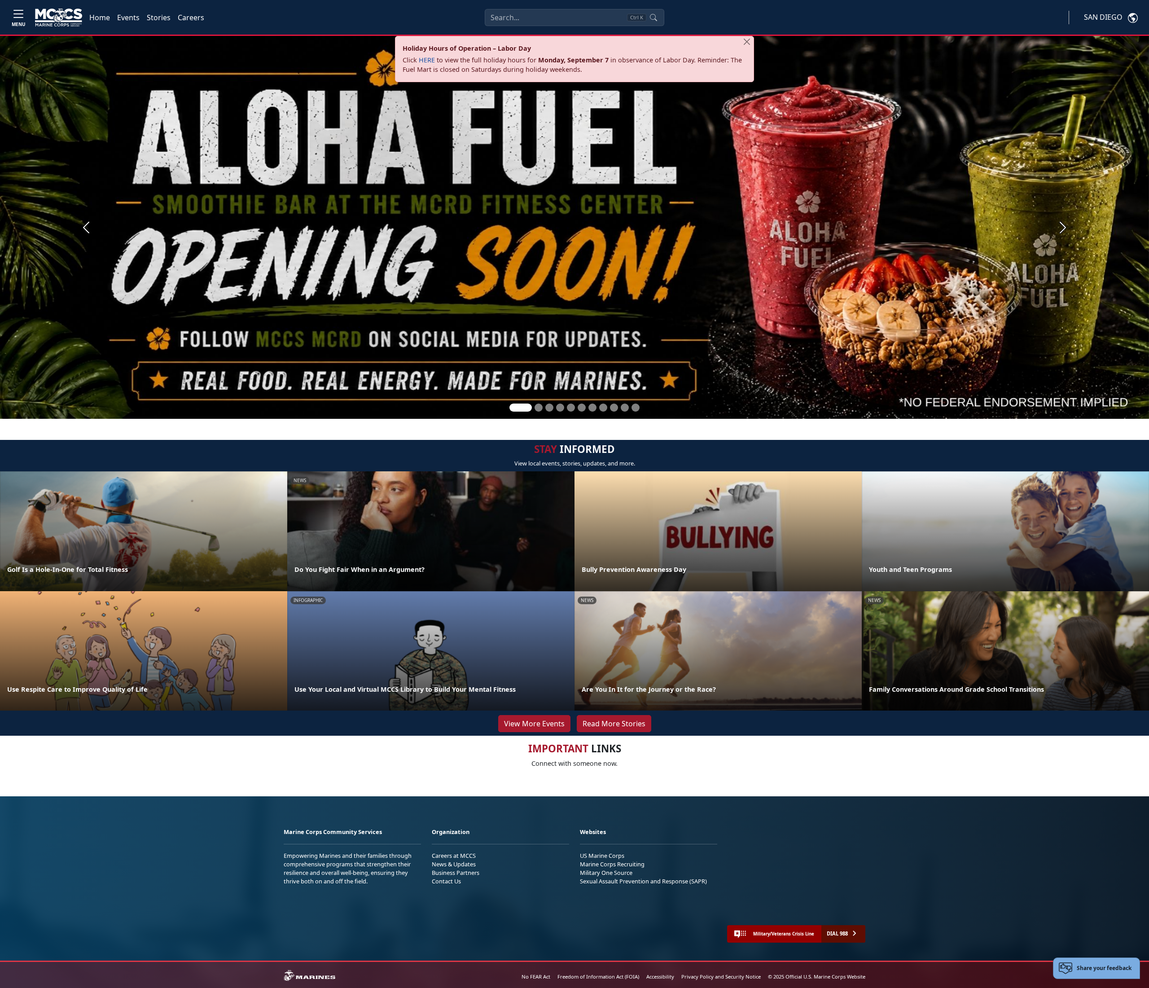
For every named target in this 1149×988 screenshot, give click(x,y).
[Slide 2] (539, 408)
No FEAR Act (536, 976)
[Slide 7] (592, 408)
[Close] (747, 41)
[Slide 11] (636, 408)
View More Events (534, 724)
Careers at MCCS (454, 856)
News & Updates (454, 864)
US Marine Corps (602, 856)
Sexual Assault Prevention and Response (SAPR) (643, 881)
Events (128, 17)
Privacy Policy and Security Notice (721, 976)
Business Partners (455, 873)
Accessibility (660, 976)
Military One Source (606, 873)
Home (99, 17)
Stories (159, 17)
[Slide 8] (603, 408)
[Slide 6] (582, 408)
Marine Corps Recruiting (612, 864)
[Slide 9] (614, 408)
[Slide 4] (560, 408)
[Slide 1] (520, 408)
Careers (191, 17)
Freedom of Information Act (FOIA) (598, 976)
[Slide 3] (549, 408)
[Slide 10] (625, 408)
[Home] (58, 17)
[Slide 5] (571, 408)
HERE (427, 60)
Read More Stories (614, 724)
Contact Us (446, 881)
